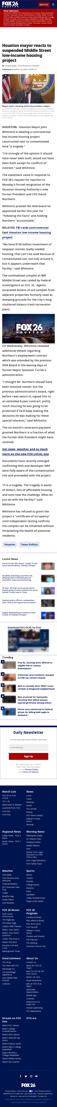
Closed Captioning (34, 1007)
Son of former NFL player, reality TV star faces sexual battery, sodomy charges (20, 564)
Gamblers (30, 894)
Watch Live (44, 5)
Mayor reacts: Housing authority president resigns (26, 106)
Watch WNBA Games (11, 1058)
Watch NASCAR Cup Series (11, 1039)
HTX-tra (31, 1018)
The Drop (6, 962)
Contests (6, 983)
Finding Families (33, 842)
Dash (28, 891)
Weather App (8, 896)
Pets (28, 848)
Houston (36, 66)
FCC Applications (33, 1011)
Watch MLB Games (11, 1034)
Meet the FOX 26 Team (34, 966)
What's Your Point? (10, 929)
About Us (32, 958)
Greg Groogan (11, 66)
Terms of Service (30, 772)
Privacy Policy (31, 769)
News (29, 791)
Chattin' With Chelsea (11, 926)
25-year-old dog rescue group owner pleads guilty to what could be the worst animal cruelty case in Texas (19, 590)
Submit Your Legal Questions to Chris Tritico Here (34, 854)
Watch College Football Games (9, 1029)
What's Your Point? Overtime (10, 934)
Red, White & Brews (35, 920)
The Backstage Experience (9, 973)
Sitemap (30, 824)
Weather (7, 870)
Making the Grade (34, 835)
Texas (29, 799)
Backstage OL (8, 969)
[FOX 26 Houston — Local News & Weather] (10, 4)
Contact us (31, 962)
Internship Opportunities (32, 990)
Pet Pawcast (31, 939)
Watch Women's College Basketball (10, 1053)
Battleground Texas (11, 951)
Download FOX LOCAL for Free (24, 627)
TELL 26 (6, 801)
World (29, 805)
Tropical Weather (10, 884)
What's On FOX (33, 977)
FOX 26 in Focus (33, 924)
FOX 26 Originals (31, 911)
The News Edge (9, 923)
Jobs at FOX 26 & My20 (34, 985)
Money (29, 812)
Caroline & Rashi (33, 917)
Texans (29, 878)
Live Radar (7, 874)
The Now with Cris (10, 965)
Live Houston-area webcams (10, 879)
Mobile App (31, 995)
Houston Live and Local (10, 946)
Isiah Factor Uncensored (7, 915)
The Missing (31, 943)
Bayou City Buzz (9, 942)
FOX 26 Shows (10, 910)
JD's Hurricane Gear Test (11, 888)
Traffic (5, 893)
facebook (20, 1076)
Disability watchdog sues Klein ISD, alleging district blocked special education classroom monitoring (17, 577)
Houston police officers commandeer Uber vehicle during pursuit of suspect (19, 601)
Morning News (35, 831)
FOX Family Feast (34, 863)
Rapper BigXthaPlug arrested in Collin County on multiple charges (19, 613)
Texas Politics (29, 544)
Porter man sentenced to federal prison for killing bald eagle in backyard (35, 712)
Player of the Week (34, 901)
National (30, 802)
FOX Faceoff (31, 927)
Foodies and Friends (35, 936)
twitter (26, 1076)
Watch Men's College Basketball (11, 1048)
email (36, 1076)
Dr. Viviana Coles (33, 839)
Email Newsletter (34, 980)
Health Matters (33, 845)
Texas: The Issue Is (10, 938)
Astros (29, 874)
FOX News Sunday (34, 815)
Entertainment (11, 958)
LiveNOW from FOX (11, 808)
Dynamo (30, 888)
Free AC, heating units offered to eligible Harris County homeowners (35, 665)
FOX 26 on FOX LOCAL (9, 796)
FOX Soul (6, 814)
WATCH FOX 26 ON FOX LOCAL (35, 972)
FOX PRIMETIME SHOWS (9, 979)
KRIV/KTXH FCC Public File (33, 1003)
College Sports (32, 884)
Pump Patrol (7, 899)
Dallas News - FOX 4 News (11, 836)
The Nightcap (8, 919)
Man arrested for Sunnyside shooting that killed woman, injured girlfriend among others (35, 700)
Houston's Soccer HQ (36, 946)
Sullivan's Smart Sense (33, 819)
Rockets (29, 881)
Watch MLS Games (10, 1062)
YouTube (6, 811)
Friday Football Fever (35, 898)
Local (28, 795)
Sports (30, 870)
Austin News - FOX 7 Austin (11, 842)
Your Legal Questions (36, 860)
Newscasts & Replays (12, 804)
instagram (31, 1076)
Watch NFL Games (10, 1025)
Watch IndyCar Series (11, 1043)
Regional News (11, 831)
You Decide (31, 808)
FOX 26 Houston (24, 66)
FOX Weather (8, 903)
